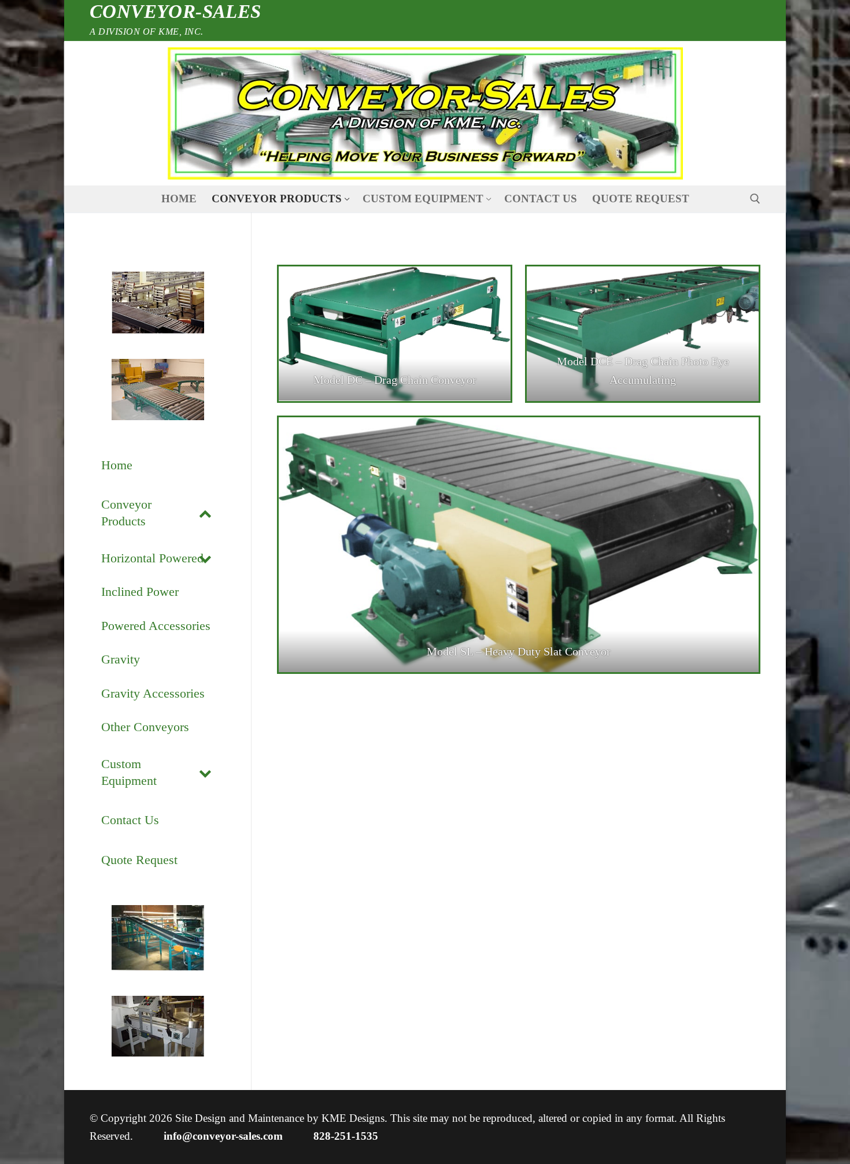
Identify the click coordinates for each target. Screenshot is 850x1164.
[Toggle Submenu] (205, 513)
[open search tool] (755, 199)
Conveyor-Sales (175, 11)
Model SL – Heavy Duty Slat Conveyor (519, 651)
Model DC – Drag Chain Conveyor (394, 379)
